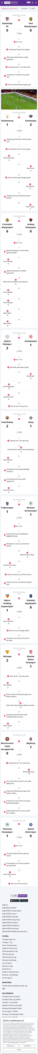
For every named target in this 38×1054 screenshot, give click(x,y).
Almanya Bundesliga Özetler (12, 1008)
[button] (11, 2)
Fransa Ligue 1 (7, 963)
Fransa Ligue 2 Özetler (10, 1017)
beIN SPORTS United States (11, 911)
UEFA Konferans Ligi (9, 957)
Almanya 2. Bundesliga (10, 975)
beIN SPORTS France (9, 914)
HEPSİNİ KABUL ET (10, 1045)
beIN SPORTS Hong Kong (11, 920)
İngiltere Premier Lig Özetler (12, 1005)
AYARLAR (19, 1049)
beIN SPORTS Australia (10, 917)
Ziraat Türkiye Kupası (9, 945)
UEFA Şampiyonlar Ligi (10, 951)
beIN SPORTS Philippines (10, 926)
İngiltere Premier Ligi (9, 948)
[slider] (19, 103)
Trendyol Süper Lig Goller (11, 997)
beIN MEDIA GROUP (9, 908)
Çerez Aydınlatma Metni (13, 1042)
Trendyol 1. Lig (7, 942)
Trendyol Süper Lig (8, 939)
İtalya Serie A (6, 969)
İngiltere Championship (10, 972)
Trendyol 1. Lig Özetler (10, 1002)
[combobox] (9, 8)
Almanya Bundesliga (9, 960)
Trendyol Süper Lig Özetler (11, 999)
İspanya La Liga (7, 966)
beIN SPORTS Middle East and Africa (14, 931)
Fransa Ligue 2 (7, 978)
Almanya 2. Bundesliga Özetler (12, 1014)
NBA (3, 989)
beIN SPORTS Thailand (10, 923)
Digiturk (5, 905)
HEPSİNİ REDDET (27, 1045)
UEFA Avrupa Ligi (8, 954)
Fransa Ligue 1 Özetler (10, 1011)
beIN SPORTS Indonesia (10, 929)
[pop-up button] (31, 106)
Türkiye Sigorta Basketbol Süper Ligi (14, 986)
